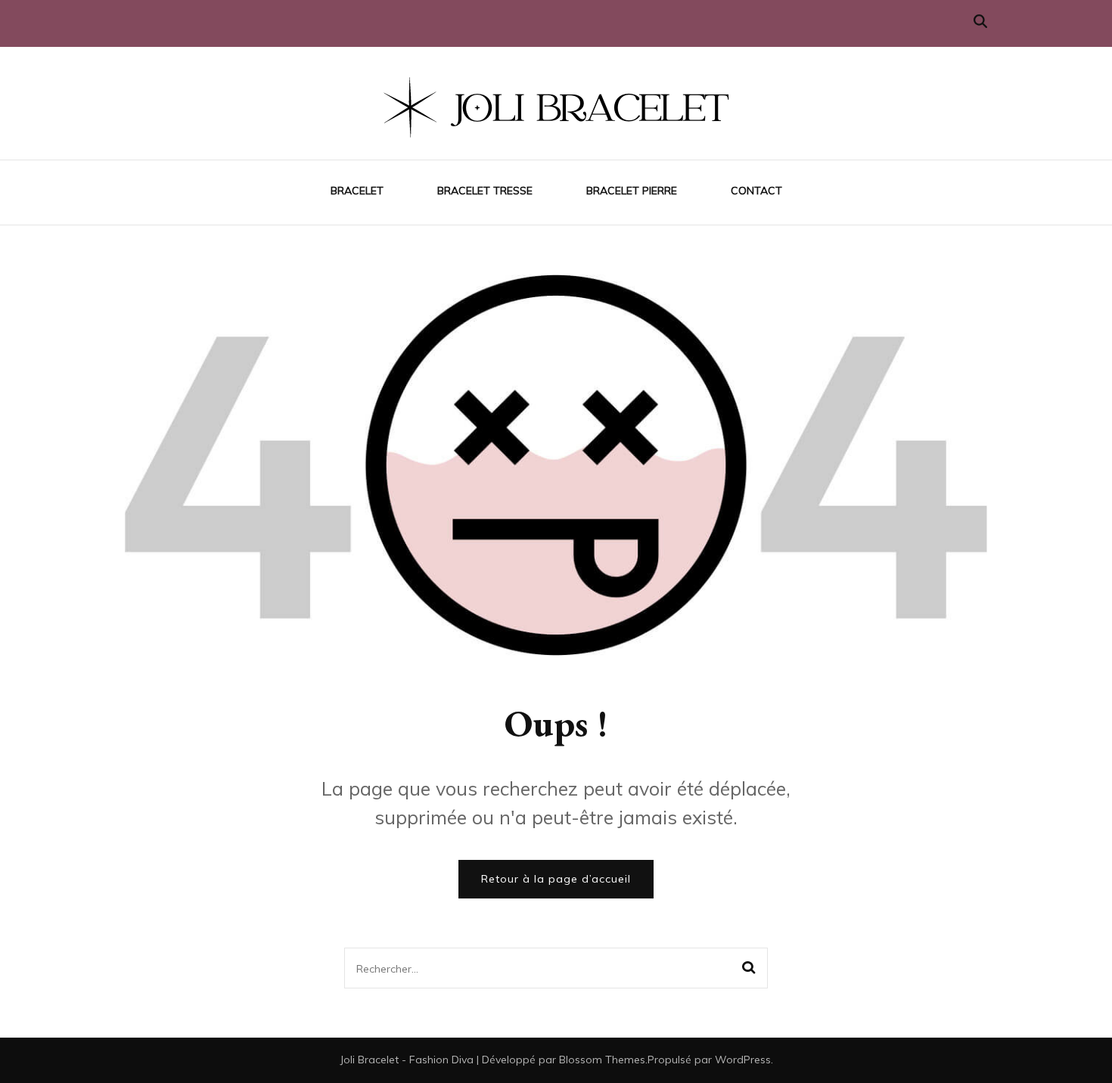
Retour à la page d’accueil (556, 879)
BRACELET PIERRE (631, 190)
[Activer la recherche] (980, 21)
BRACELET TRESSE (485, 190)
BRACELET (357, 190)
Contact (756, 190)
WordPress (743, 1059)
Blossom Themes (602, 1059)
